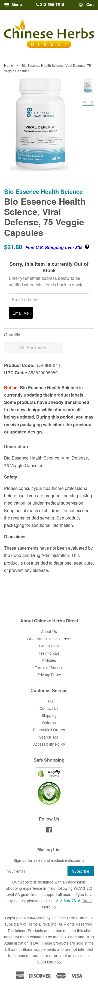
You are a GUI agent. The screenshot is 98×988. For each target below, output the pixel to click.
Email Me (21, 313)
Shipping (49, 715)
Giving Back (49, 645)
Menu (16, 4)
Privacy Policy (49, 674)
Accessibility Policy (49, 744)
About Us (49, 631)
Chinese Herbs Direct (70, 917)
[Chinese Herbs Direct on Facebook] (49, 830)
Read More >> (49, 961)
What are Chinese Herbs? (49, 638)
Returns (49, 722)
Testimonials (49, 653)
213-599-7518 (51, 4)
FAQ (49, 701)
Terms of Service (49, 667)
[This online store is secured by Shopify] (49, 777)
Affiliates (49, 660)
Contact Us (49, 708)
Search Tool (49, 737)
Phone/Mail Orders (49, 729)
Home (8, 65)
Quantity (12, 334)
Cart (89, 4)
